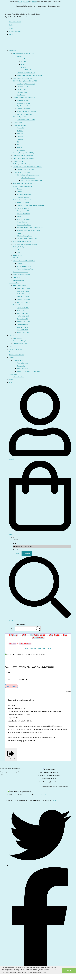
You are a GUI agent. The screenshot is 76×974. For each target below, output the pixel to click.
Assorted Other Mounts (27, 70)
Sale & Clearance (18, 258)
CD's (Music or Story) (23, 86)
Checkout (27, 553)
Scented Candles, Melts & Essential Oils (24, 260)
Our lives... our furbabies (16, 349)
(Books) (28, 1)
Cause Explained (17, 338)
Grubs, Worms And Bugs (24, 211)
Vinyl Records (21, 95)
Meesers (19, 216)
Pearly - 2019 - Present (23, 294)
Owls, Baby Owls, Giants (24, 225)
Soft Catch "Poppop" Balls (24, 236)
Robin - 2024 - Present (23, 302)
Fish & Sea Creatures (23, 208)
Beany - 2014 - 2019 (22, 319)
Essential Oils (20, 263)
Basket (17, 553)
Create (54, 800)
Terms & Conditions (22, 363)
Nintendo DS (20, 128)
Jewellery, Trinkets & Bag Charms (22, 186)
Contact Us (12, 346)
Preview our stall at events (16, 355)
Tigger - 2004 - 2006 (23, 308)
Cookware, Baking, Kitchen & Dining (23, 153)
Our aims (11, 335)
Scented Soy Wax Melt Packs (25, 269)
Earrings (19, 191)
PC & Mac (20, 131)
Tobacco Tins (16, 277)
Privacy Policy (21, 366)
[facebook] (40, 966)
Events (11, 379)
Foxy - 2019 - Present (23, 296)
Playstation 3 (20, 136)
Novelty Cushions (22, 222)
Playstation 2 (20, 133)
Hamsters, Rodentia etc (23, 213)
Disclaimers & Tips (18, 360)
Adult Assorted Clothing (23, 103)
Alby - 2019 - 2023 (22, 330)
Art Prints (19, 56)
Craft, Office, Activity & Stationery (23, 155)
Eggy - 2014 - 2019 (22, 327)
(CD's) (14, 1)
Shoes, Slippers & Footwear (25, 114)
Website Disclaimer (22, 368)
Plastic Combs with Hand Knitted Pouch (32, 180)
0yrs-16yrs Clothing (22, 100)
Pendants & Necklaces (23, 197)
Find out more (45, 795)
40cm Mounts (24, 59)
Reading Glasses (17, 255)
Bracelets (19, 189)
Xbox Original (21, 150)
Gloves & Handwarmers (23, 108)
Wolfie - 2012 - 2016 (23, 316)
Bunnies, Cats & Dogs (23, 202)
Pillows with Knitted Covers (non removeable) (30, 227)
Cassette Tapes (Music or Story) (26, 84)
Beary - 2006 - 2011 (22, 310)
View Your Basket (30, 648)
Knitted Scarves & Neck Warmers (26, 111)
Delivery (11, 357)
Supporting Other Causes (20, 343)
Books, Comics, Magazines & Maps (23, 78)
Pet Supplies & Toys (18, 247)
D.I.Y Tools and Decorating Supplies (23, 158)
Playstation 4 (20, 139)
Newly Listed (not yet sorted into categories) (25, 244)
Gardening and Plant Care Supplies (22, 164)
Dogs (18, 252)
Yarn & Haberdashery (19, 280)
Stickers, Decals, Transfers (20, 272)
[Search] (38, 628)
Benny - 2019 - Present (19, 285)
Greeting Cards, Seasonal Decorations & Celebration (27, 166)
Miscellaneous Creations (23, 219)
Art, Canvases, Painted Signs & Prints (23, 53)
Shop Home (12, 50)
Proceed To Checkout (44, 648)
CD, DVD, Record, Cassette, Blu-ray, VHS (25, 81)
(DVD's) (20, 1)
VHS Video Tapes (22, 92)
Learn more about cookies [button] (37, 972)
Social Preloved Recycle (19, 341)
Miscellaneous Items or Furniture (22, 241)
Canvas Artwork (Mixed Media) (26, 72)
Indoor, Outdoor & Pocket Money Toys (24, 183)
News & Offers (13, 374)
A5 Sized (23, 67)
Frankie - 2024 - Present (23, 299)
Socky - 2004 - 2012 (22, 313)
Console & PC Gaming (19, 125)
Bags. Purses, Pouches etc (24, 106)
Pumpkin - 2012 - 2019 (23, 321)
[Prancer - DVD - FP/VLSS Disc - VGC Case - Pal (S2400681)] (8, 661)
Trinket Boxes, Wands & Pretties (26, 119)
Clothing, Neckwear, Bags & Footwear (24, 97)
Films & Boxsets (21, 89)
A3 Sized (23, 61)
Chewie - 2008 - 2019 (23, 324)
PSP (18, 142)
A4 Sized (23, 64)
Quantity (7, 680)
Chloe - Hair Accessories (28, 178)
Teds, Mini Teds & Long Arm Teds (27, 238)
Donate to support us (14, 352)
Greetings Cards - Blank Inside (25, 169)
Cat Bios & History (18, 377)
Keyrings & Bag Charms (24, 194)
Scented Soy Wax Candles (24, 266)
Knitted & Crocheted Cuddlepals (22, 200)
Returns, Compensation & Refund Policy (28, 371)
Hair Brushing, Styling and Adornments (28, 175)
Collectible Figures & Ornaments (22, 117)
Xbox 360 (19, 147)
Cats (18, 249)
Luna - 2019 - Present (23, 291)
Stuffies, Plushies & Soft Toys (21, 274)
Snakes (19, 233)
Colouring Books (17, 122)
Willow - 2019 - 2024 (23, 332)
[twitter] (40, 865)
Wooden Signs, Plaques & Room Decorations (29, 75)
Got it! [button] (69, 970)
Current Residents (14, 283)
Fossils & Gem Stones (19, 161)
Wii (18, 144)
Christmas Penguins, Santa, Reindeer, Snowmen (30, 205)
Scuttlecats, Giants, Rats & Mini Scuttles (28, 230)
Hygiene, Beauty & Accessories (21, 172)
